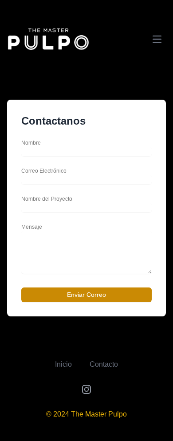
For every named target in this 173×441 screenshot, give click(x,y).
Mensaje (31, 227)
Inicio (63, 364)
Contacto (104, 364)
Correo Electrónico (44, 171)
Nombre (31, 143)
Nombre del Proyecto (46, 199)
